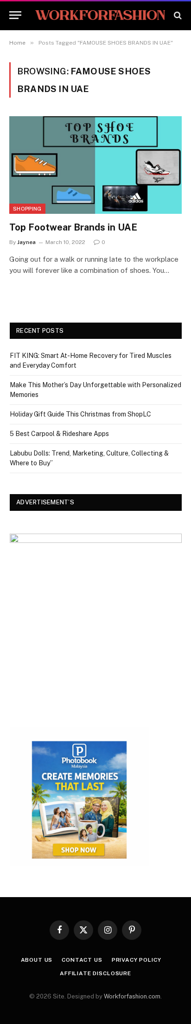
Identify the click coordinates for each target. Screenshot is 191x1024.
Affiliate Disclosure (95, 973)
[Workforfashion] (100, 15)
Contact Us (82, 960)
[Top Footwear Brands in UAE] (95, 164)
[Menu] (15, 15)
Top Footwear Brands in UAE (73, 227)
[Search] (177, 15)
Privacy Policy (136, 960)
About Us (37, 960)
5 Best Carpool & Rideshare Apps (59, 433)
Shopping (27, 208)
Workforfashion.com (132, 996)
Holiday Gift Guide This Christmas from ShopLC (80, 414)
